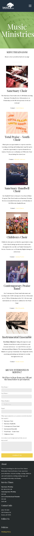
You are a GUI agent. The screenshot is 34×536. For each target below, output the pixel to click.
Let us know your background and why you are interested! (14, 439)
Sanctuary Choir (8, 421)
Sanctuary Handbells (9, 423)
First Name (4, 387)
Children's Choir (9, 434)
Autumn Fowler (20, 257)
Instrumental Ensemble (10, 429)
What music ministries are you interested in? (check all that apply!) (16, 417)
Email (3, 408)
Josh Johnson (20, 108)
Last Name (4, 393)
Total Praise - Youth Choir (11, 431)
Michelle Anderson (20, 159)
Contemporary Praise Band (11, 426)
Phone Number (5, 401)
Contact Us (17, 455)
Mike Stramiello (19, 308)
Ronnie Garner (20, 361)
